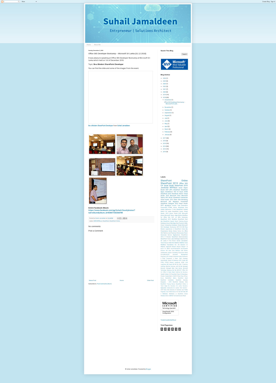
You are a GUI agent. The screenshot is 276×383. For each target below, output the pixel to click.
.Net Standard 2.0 (182, 244)
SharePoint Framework (180, 197)
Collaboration (164, 252)
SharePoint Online (114, 221)
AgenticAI (168, 246)
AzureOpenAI (184, 248)
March (167, 129)
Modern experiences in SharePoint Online (173, 229)
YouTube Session (177, 295)
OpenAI (162, 274)
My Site (174, 270)
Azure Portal (173, 213)
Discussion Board (183, 252)
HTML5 (167, 262)
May (166, 123)
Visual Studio (169, 186)
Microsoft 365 (166, 201)
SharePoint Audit (183, 278)
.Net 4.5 (176, 192)
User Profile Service (171, 291)
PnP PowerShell (173, 274)
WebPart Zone (184, 243)
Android (174, 246)
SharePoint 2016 (166, 193)
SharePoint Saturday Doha (180, 282)
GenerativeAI (164, 260)
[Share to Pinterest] (126, 218)
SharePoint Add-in (177, 193)
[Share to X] (122, 218)
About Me (97, 44)
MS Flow (185, 227)
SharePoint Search (168, 221)
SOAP (174, 276)
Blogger (148, 369)
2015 (164, 143)
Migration (176, 201)
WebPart (176, 243)
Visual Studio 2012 (167, 199)
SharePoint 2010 (181, 186)
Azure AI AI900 (165, 248)
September (168, 113)
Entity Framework (174, 256)
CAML (186, 223)
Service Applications (174, 235)
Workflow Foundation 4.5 (168, 244)
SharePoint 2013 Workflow (169, 219)
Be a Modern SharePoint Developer (100, 125)
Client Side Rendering (181, 199)
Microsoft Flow (175, 195)
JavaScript (165, 188)
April (166, 126)
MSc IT (181, 264)
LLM (186, 262)
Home (89, 44)
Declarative (184, 205)
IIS (181, 227)
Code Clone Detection (174, 250)
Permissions (180, 233)
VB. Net (178, 291)
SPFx (170, 190)
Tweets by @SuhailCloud (168, 320)
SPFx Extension (183, 217)
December (168, 100)
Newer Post (92, 280)
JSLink (175, 207)
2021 (164, 89)
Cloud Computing (166, 225)
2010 (164, 151)
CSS (167, 250)
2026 (164, 78)
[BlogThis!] (120, 218)
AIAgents (163, 246)
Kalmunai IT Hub (170, 209)
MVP (95, 221)
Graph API (185, 260)
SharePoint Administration (180, 237)
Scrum (162, 278)
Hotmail (172, 262)
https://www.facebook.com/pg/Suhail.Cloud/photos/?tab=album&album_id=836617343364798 (111, 211)
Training (181, 221)
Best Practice (180, 223)
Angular (179, 246)
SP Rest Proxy (179, 276)
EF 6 (168, 256)
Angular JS (184, 246)
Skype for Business (170, 286)
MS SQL (177, 264)
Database (174, 225)
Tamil (176, 221)
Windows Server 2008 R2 (167, 295)
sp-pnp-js (168, 205)
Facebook (185, 258)
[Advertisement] (127, 346)
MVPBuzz (99, 221)
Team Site (166, 290)
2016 (164, 141)
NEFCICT (179, 270)
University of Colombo (175, 290)
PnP (166, 197)
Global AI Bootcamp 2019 (175, 260)
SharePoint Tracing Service (168, 284)
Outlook (167, 274)
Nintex (170, 231)
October (167, 110)
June (166, 121)
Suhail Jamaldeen (123, 125)
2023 (164, 84)
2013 (164, 149)
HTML (162, 262)
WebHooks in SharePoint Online (178, 293)
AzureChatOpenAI (175, 248)
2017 (164, 138)
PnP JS (174, 217)
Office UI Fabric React (169, 272)
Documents (164, 207)
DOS (179, 213)
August (167, 115)
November (168, 107)
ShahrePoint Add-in (170, 278)
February (167, 132)
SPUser (186, 276)
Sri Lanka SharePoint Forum (174, 211)
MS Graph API (170, 264)
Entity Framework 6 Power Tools (172, 258)
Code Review (184, 250)
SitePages (177, 239)
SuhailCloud (169, 192)
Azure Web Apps (171, 223)
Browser (163, 250)
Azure (181, 192)
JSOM (186, 192)
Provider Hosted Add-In (167, 276)
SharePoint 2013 (169, 183)
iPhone (184, 295)
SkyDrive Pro (184, 239)
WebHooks (165, 293)
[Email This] (118, 218)
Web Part (171, 243)
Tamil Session (165, 243)
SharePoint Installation (167, 280)
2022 (164, 86)
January (167, 134)
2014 (164, 146)
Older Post (150, 280)
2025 (164, 81)
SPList (170, 197)
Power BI (179, 274)
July (166, 118)
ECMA (170, 207)
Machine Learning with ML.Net (174, 266)
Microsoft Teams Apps (171, 215)
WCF (182, 291)
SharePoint (106, 221)
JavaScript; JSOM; (179, 262)
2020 (164, 92)
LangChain (163, 264)
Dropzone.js (164, 256)
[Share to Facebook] (124, 218)
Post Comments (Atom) (104, 284)
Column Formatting (173, 252)
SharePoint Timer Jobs (167, 239)
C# (162, 186)
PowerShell (184, 201)
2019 (164, 94)
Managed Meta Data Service (174, 268)
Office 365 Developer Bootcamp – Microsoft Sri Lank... (174, 103)
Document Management (180, 254)
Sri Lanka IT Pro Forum (168, 240)
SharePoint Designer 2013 (169, 203)
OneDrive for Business (182, 272)
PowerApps (185, 274)
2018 (164, 97)
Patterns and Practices (169, 233)
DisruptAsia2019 (165, 254)
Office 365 (183, 183)
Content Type (176, 205)
